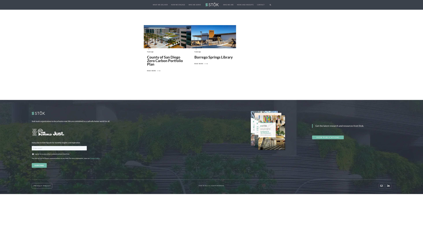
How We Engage (178, 5)
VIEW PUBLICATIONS (327, 137)
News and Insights (245, 5)
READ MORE (151, 71)
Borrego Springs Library (213, 57)
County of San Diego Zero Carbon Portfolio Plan (165, 60)
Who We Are (228, 5)
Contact (261, 5)
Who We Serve (195, 5)
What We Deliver (160, 5)
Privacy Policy (42, 186)
